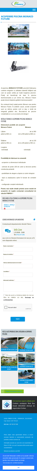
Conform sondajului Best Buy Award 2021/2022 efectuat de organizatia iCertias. (24, 406)
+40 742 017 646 (13, 424)
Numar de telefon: (8, 254)
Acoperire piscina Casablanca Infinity (9, 368)
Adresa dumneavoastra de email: (12, 262)
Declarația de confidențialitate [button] (13, 463)
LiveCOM (17, 451)
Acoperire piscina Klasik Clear (9, 350)
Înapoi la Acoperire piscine (14, 391)
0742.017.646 (20, 235)
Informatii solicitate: (9, 280)
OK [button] (19, 467)
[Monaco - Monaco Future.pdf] (4, 209)
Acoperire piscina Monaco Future (26, 381)
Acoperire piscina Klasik (26, 350)
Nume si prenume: (8, 246)
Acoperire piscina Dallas (26, 366)
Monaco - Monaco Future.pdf (9, 206)
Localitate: (6, 271)
